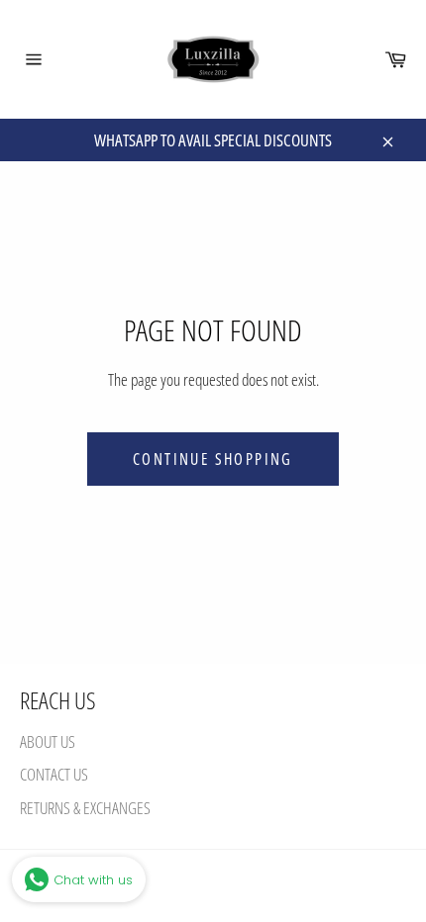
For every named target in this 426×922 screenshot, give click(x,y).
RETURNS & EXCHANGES (85, 807)
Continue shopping (213, 459)
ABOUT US (47, 741)
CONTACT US (54, 774)
